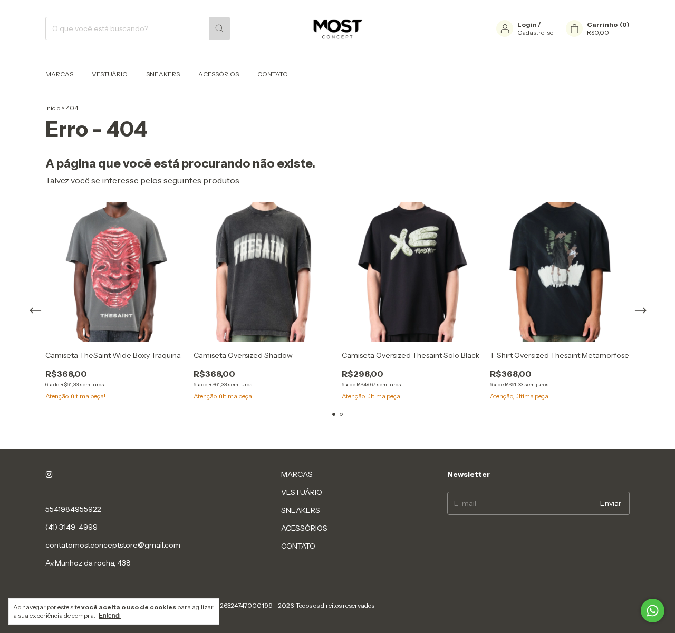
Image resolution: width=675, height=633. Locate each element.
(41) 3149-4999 (71, 527)
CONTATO (272, 74)
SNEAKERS (163, 74)
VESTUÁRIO (110, 74)
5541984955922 (73, 509)
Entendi (110, 615)
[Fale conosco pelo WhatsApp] (652, 610)
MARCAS (59, 74)
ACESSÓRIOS (218, 74)
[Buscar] (219, 28)
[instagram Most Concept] (49, 474)
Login (527, 24)
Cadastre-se (535, 32)
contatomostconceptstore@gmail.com (112, 545)
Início (52, 108)
